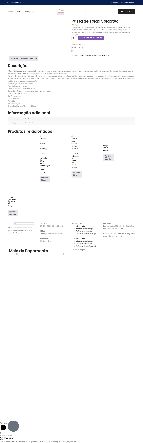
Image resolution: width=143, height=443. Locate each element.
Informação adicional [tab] (29, 59)
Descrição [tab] (14, 59)
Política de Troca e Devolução (86, 234)
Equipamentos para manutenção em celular (94, 55)
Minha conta (80, 226)
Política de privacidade (84, 231)
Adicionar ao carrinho (90, 38)
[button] (87, 236)
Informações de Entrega (84, 229)
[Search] (61, 14)
